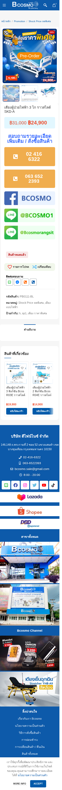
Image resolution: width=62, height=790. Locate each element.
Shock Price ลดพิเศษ (40, 21)
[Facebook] (15, 485)
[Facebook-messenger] (17, 282)
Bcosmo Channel (29, 630)
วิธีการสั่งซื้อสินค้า (30, 732)
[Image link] (30, 497)
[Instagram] (25, 485)
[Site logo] (25, 4)
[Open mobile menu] (4, 5)
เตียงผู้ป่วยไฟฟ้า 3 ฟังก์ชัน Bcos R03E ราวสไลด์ (15, 391)
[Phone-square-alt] (25, 282)
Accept (38, 783)
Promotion (19, 21)
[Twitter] (34, 485)
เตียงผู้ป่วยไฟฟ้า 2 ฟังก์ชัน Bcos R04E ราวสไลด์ (42, 391)
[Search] (45, 5)
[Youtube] (44, 485)
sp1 (24, 313)
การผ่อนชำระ (30, 739)
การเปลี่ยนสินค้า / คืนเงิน (30, 746)
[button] (6, 55)
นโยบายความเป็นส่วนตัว (30, 725)
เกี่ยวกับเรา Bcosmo (30, 718)
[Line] (9, 282)
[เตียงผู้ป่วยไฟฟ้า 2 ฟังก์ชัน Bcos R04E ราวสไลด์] (43, 373)
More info (20, 783)
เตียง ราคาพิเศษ (37, 313)
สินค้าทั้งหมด (30, 753)
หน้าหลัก (6, 21)
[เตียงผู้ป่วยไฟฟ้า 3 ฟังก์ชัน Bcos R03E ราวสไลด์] (16, 373)
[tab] (30, 329)
